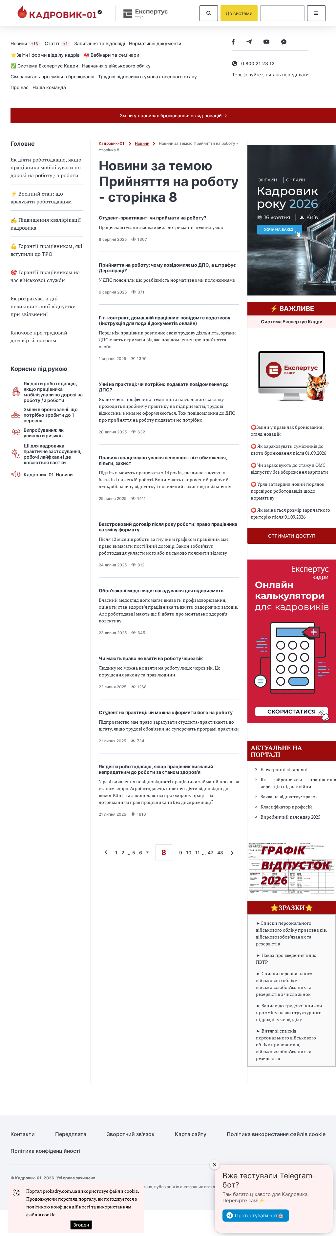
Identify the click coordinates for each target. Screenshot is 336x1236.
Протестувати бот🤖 (259, 1215)
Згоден (81, 1224)
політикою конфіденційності (58, 1207)
